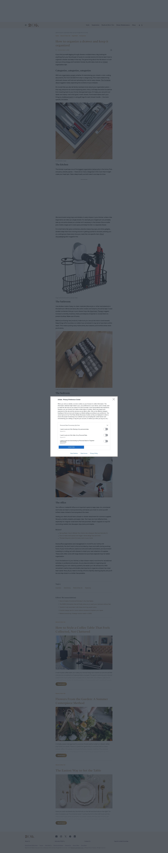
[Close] (114, 399)
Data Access (84, 453)
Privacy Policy (94, 453)
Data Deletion (74, 453)
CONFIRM (71, 447)
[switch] (105, 429)
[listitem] (84, 425)
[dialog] (84, 426)
